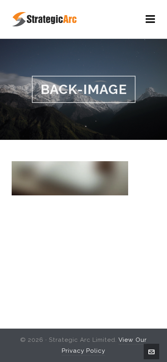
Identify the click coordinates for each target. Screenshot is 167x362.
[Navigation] (150, 19)
